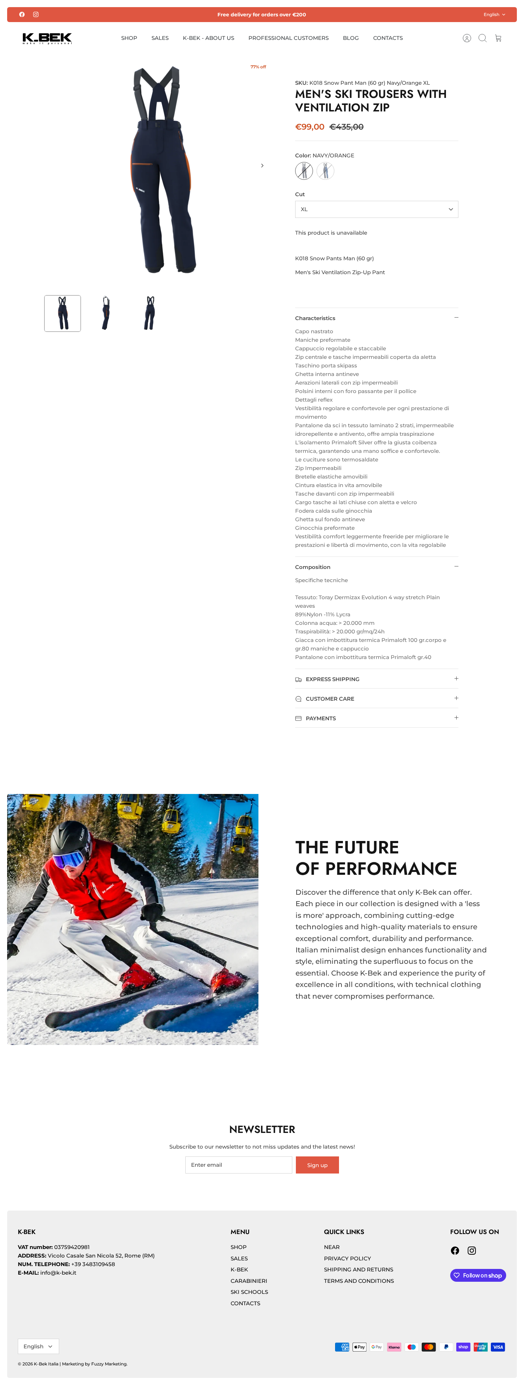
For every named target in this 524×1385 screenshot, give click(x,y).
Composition (312, 567)
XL (304, 209)
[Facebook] (22, 14)
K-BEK (239, 1269)
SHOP (129, 38)
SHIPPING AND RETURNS (358, 1269)
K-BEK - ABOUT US (208, 38)
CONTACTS (388, 38)
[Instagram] (36, 14)
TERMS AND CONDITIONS (359, 1280)
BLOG (351, 38)
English (491, 14)
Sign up (317, 1165)
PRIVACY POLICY (347, 1258)
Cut (300, 194)
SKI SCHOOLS (249, 1292)
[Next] (262, 165)
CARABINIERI (249, 1280)
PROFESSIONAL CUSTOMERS (288, 38)
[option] (159, 173)
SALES (160, 38)
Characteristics (315, 318)
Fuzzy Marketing (109, 1363)
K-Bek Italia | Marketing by (62, 1363)
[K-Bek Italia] (47, 38)
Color (324, 155)
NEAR (332, 1247)
